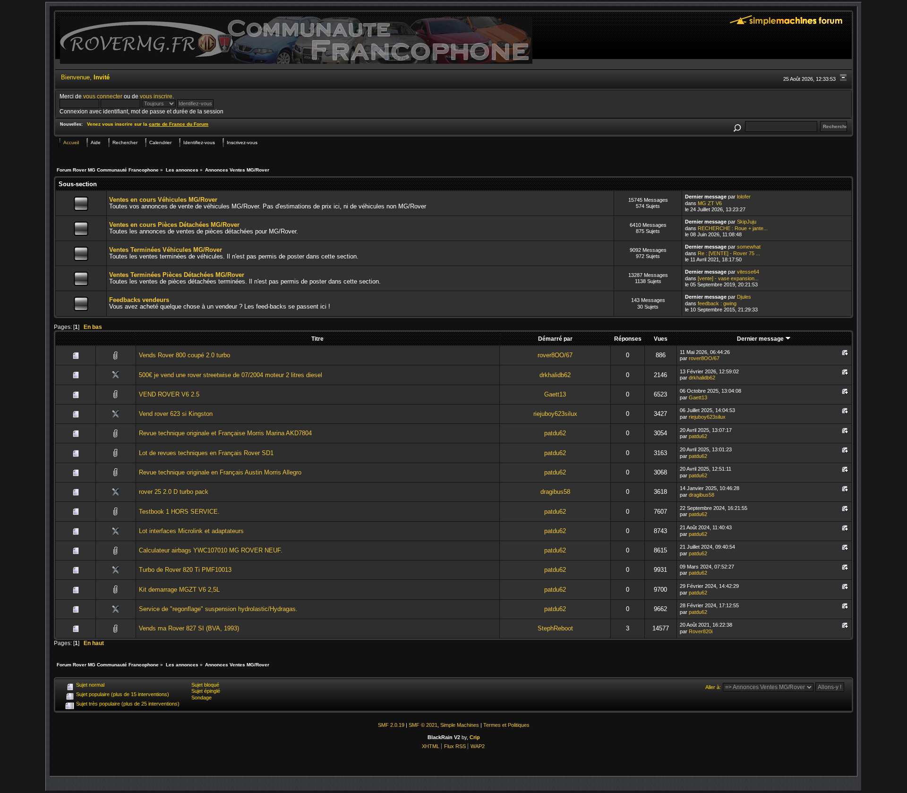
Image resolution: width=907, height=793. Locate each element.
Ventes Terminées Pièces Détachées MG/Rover (176, 274)
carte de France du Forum (178, 124)
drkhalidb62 (555, 375)
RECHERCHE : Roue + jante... (733, 228)
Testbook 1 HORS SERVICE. (179, 511)
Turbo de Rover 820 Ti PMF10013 (185, 569)
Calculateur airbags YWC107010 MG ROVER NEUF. (210, 550)
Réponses (628, 339)
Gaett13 (555, 394)
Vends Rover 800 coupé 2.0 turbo (184, 355)
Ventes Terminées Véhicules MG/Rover (165, 249)
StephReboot (555, 628)
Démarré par (555, 339)
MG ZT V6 (710, 203)
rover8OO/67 (555, 355)
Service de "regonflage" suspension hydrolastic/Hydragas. (218, 608)
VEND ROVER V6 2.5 (169, 394)
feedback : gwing (717, 303)
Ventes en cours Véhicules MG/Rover (163, 199)
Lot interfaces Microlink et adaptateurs (191, 530)
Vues (660, 339)
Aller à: (713, 687)
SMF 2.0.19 (391, 725)
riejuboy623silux (555, 413)
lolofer (744, 196)
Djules (744, 297)
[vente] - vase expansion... (728, 278)
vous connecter (102, 96)
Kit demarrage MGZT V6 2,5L (179, 589)
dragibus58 (555, 491)
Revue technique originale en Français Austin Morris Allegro (220, 472)
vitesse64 (748, 272)
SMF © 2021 (423, 725)
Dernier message (761, 339)
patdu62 (555, 433)
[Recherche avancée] (737, 126)
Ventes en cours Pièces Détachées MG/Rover (174, 224)
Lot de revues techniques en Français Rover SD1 (206, 453)
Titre (317, 339)
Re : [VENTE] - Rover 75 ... (729, 253)
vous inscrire (156, 96)
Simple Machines (459, 725)
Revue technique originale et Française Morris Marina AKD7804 (225, 433)
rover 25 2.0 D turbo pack (173, 491)
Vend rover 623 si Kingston (176, 413)
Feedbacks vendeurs (139, 299)
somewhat (749, 247)
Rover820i (700, 631)
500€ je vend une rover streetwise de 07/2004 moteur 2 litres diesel (230, 375)
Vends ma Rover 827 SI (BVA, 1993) (189, 628)
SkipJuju (746, 221)
